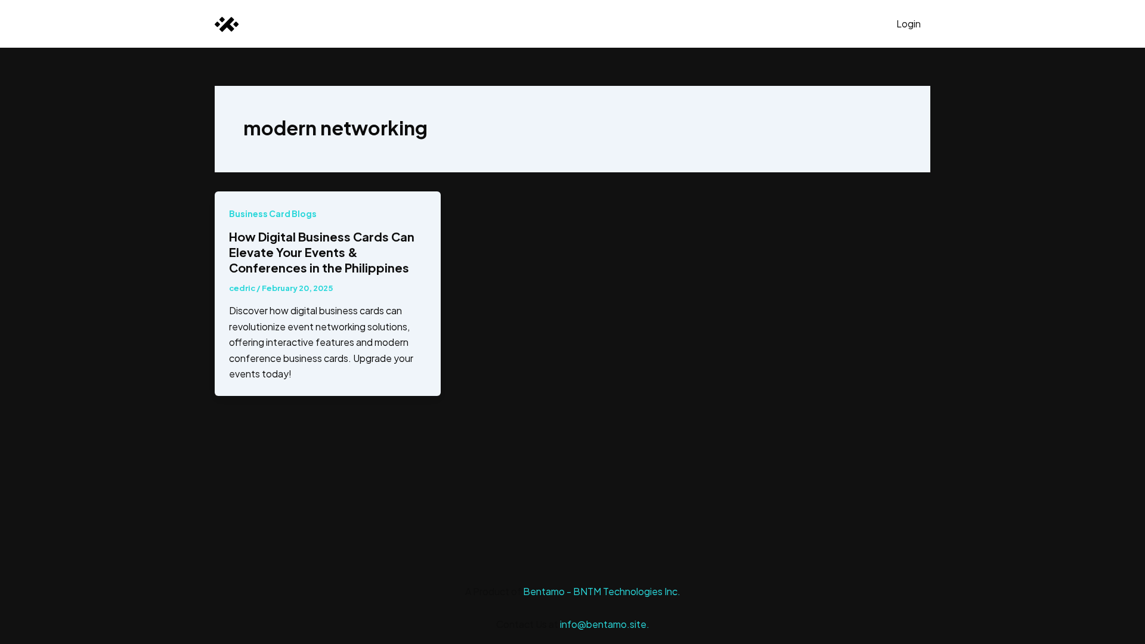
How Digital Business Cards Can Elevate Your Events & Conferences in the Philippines (321, 252)
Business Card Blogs (273, 213)
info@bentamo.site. (604, 624)
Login (908, 23)
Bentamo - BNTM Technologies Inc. (601, 591)
